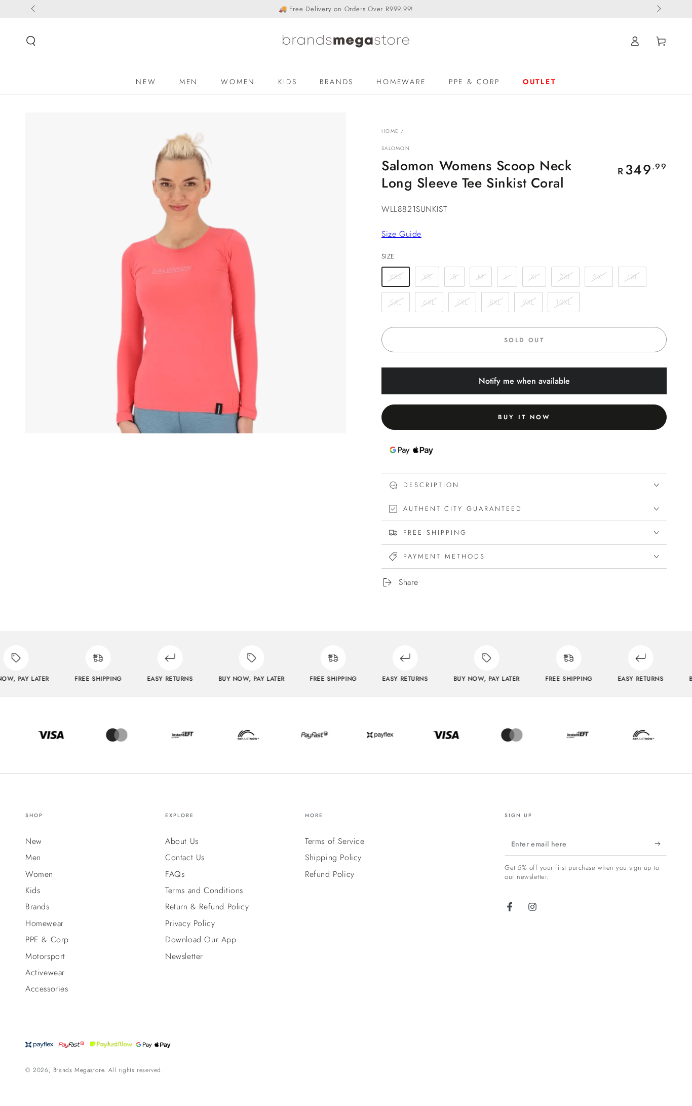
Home (389, 131)
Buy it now (524, 417)
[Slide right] (658, 9)
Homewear (44, 923)
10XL (563, 302)
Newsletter (184, 956)
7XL (462, 302)
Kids (32, 890)
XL (534, 277)
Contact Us (185, 857)
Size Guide (401, 234)
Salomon (395, 148)
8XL (495, 302)
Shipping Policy (333, 857)
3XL (599, 277)
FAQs (174, 874)
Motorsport (45, 956)
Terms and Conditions (204, 890)
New (33, 841)
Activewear (45, 972)
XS (427, 277)
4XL (632, 277)
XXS (396, 277)
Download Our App (201, 939)
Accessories (46, 988)
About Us (182, 841)
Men (33, 857)
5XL (396, 302)
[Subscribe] (661, 844)
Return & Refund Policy (207, 906)
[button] (31, 41)
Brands (37, 906)
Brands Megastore (78, 1070)
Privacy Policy (190, 923)
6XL (429, 302)
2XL (565, 277)
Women (39, 874)
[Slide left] (34, 9)
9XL (528, 302)
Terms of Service (335, 841)
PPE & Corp (47, 939)
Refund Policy (330, 874)
